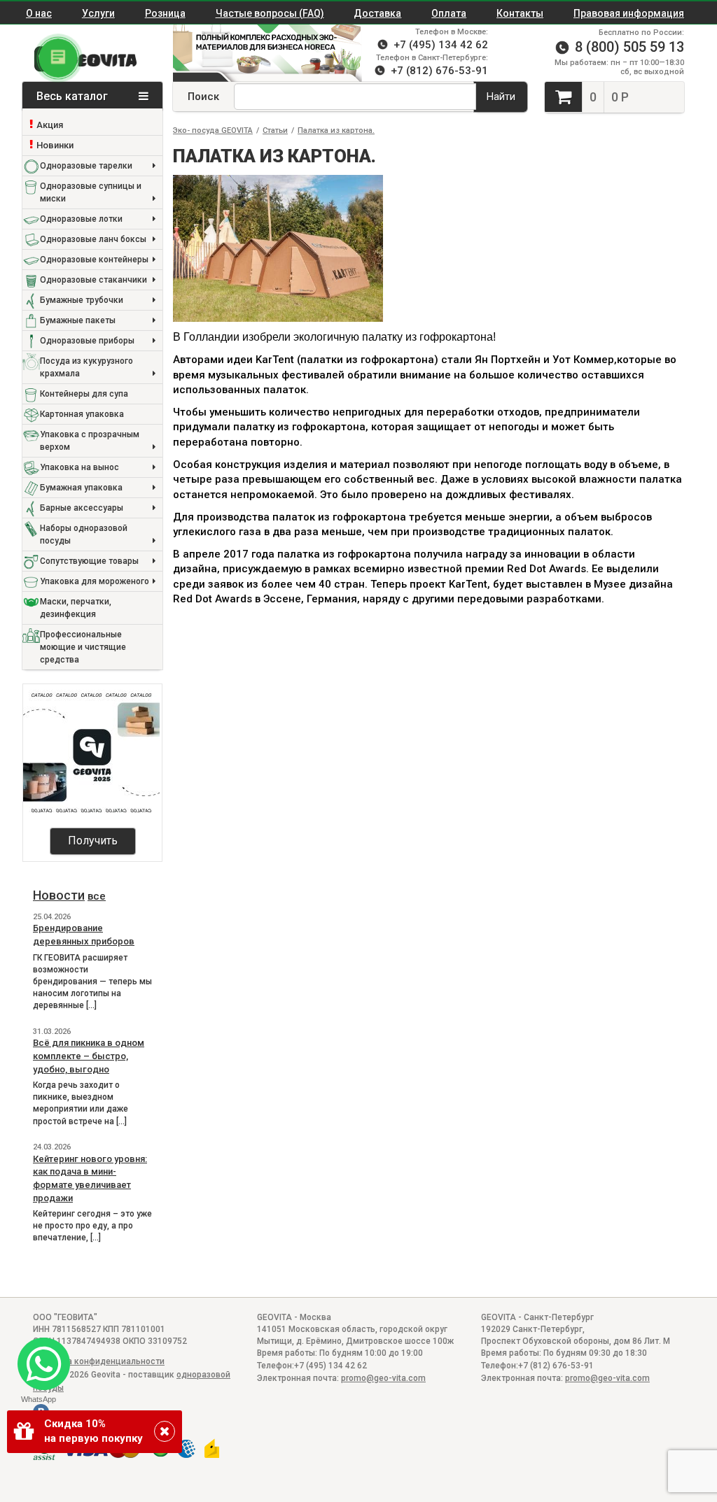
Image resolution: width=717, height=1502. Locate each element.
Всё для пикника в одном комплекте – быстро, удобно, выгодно (88, 1055)
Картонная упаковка (82, 414)
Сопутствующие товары (89, 561)
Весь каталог (73, 96)
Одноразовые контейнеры (94, 259)
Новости (59, 895)
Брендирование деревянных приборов (83, 935)
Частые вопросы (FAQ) (270, 13)
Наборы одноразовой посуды (83, 534)
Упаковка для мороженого (94, 581)
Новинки (55, 145)
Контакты (519, 13)
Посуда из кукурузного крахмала (86, 367)
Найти (501, 96)
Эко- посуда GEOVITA (213, 130)
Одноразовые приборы (87, 341)
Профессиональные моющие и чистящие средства (83, 647)
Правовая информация (628, 13)
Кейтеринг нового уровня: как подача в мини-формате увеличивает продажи (90, 1178)
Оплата (448, 13)
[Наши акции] (260, 53)
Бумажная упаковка (81, 488)
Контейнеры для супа (84, 394)
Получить (93, 840)
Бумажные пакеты (78, 320)
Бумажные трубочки (81, 300)
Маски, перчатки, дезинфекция (75, 608)
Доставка (377, 13)
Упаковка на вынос (79, 467)
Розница (165, 13)
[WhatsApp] (38, 1358)
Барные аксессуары (81, 508)
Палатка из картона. (336, 130)
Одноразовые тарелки (86, 166)
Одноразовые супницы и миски (90, 192)
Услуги (98, 13)
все (97, 896)
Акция (49, 125)
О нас (39, 13)
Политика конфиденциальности (99, 1361)
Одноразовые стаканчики (93, 280)
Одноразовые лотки (81, 219)
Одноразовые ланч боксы (93, 239)
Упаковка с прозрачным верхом (89, 441)
